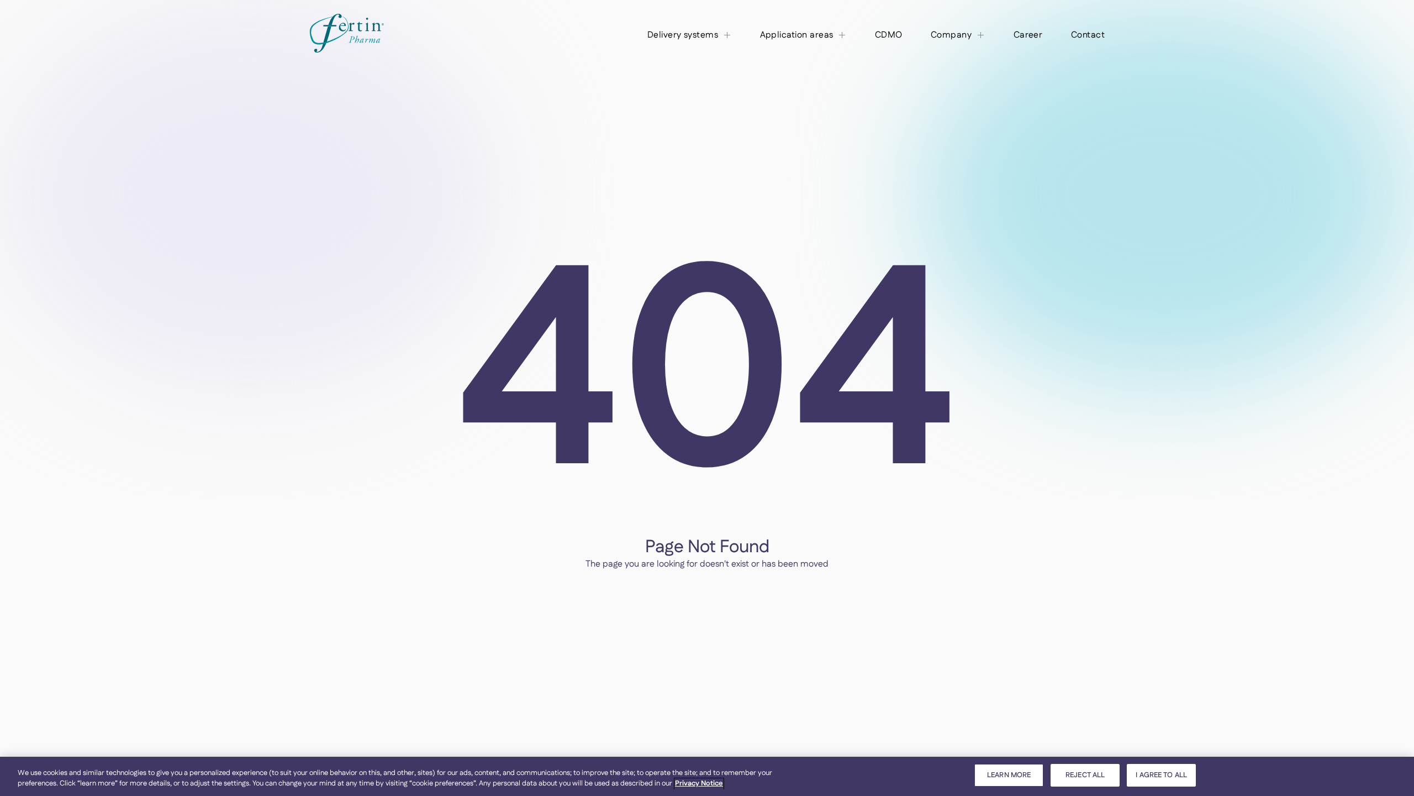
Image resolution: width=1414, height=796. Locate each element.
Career (1028, 35)
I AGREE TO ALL (1161, 775)
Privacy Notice (699, 784)
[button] (689, 35)
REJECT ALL (1085, 775)
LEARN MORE (1009, 775)
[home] (346, 35)
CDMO (889, 35)
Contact (1088, 35)
